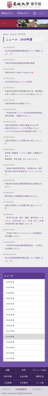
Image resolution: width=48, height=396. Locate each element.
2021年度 (10, 309)
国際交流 (40, 376)
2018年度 (10, 326)
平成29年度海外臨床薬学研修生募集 (20, 63)
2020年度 (10, 315)
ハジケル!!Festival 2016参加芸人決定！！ (22, 131)
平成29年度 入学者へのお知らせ (18, 72)
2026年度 (10, 282)
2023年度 (10, 298)
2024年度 (10, 293)
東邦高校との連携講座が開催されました (21, 196)
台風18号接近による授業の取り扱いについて (23, 141)
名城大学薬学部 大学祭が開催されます (21, 125)
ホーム (5, 34)
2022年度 (10, 304)
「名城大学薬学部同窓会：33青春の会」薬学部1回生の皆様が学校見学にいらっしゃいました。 (24, 171)
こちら (33, 159)
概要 (8, 370)
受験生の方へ (7, 13)
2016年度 (10, 336)
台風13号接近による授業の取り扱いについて (23, 205)
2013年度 (10, 353)
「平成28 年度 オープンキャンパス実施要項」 (24, 233)
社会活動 (24, 376)
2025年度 (10, 287)
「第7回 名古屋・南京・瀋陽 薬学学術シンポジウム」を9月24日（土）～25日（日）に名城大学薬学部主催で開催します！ (24, 221)
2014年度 (10, 348)
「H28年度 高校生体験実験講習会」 (20, 245)
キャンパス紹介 (40, 370)
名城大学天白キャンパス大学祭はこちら (21, 128)
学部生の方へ (23, 13)
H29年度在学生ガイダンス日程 (18, 82)
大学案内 (24, 383)
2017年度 (10, 331)
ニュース (13, 34)
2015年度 (10, 342)
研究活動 (8, 376)
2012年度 (10, 358)
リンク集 (40, 383)
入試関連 (8, 383)
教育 (24, 370)
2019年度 (10, 320)
